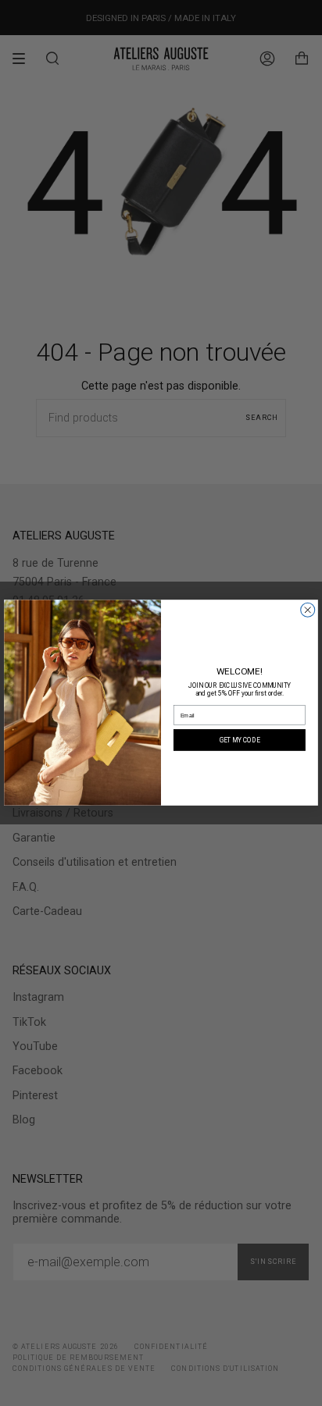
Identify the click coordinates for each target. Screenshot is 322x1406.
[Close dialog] (308, 610)
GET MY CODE (240, 740)
